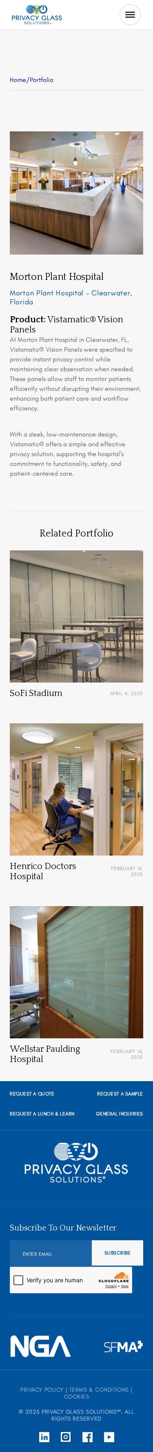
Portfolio (41, 80)
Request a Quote (32, 1094)
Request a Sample (120, 1094)
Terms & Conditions (99, 1389)
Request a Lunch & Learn (42, 1114)
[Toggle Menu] (130, 15)
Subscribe (117, 1253)
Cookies (76, 1396)
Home (18, 80)
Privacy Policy (42, 1389)
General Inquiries (119, 1114)
